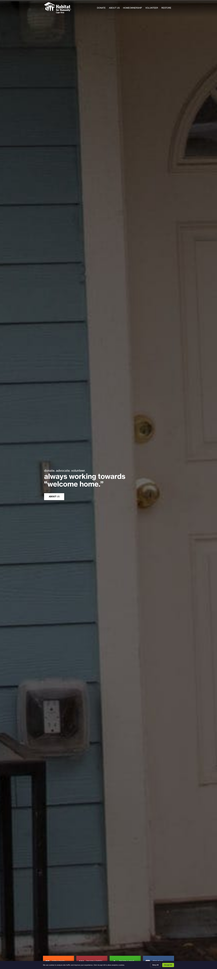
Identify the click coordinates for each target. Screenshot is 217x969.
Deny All (155, 965)
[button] (54, 496)
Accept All (168, 965)
